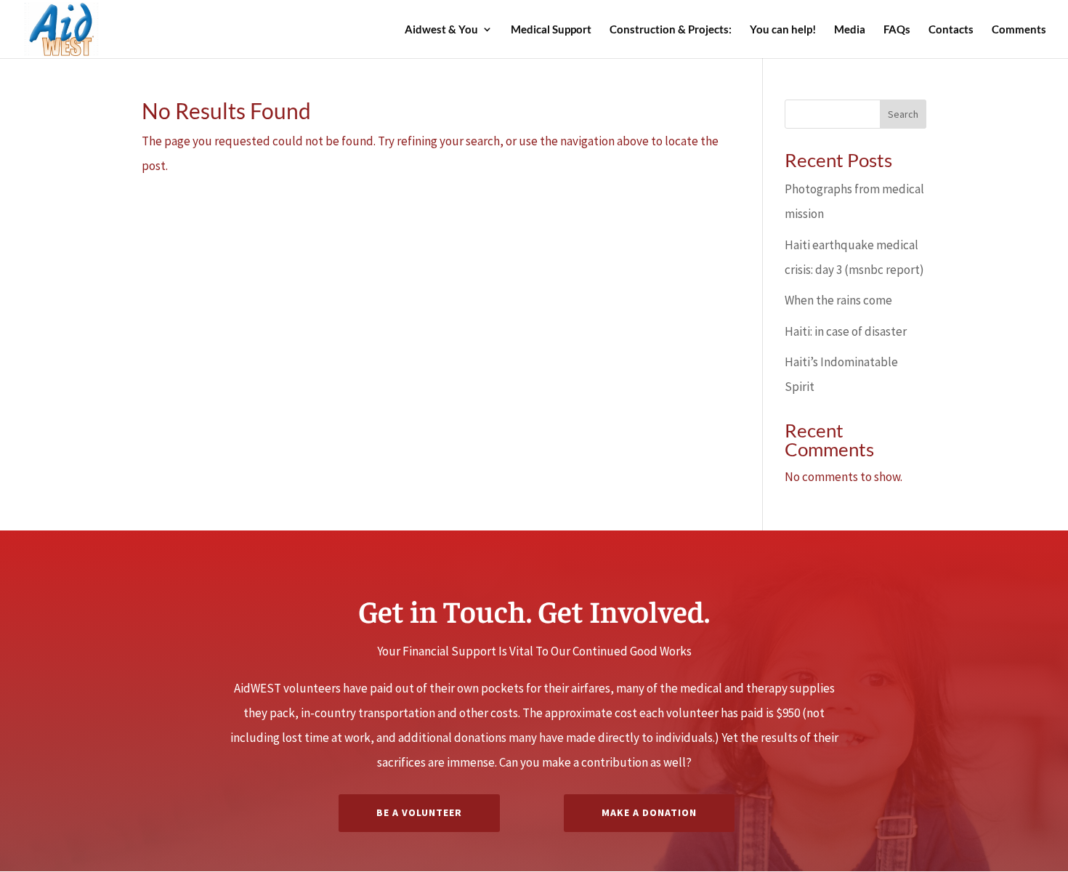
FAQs (896, 30)
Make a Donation (649, 812)
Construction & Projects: (671, 30)
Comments (1019, 30)
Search (903, 114)
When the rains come (838, 300)
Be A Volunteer (419, 812)
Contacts (951, 30)
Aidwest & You (441, 30)
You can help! (783, 30)
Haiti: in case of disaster (846, 331)
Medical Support (551, 30)
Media (849, 30)
